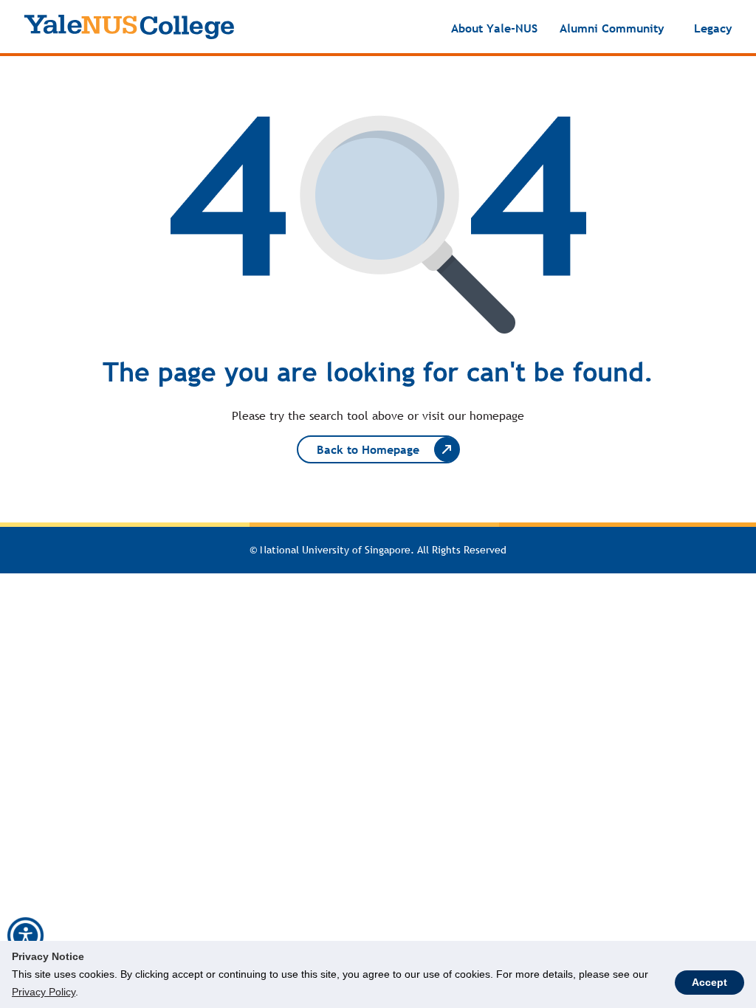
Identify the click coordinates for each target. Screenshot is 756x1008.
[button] (25, 936)
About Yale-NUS (494, 28)
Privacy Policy (43, 992)
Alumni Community (612, 28)
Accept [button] (709, 982)
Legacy (713, 28)
